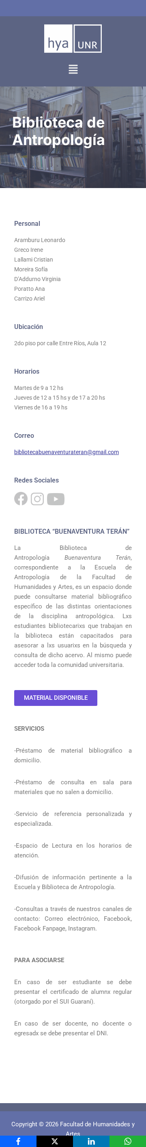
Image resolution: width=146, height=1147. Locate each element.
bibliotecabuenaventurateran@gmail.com (66, 452)
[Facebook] (18, 1141)
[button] (73, 69)
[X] (54, 1141)
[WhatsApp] (128, 1141)
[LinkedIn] (91, 1141)
